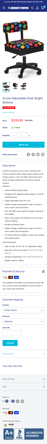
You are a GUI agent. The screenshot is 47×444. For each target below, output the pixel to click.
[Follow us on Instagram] (17, 401)
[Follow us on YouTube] (22, 401)
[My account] (37, 7)
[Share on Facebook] (28, 154)
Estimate (10, 343)
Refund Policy (8, 354)
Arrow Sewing (8, 112)
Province (6, 316)
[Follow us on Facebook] (5, 401)
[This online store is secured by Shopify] (23, 425)
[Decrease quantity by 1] (14, 135)
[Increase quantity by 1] (29, 135)
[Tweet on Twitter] (38, 154)
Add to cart (23, 145)
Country (6, 305)
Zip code (6, 328)
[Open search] (32, 7)
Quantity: (6, 135)
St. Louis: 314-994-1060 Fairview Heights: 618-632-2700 (23, 2)
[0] (42, 7)
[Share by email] (42, 154)
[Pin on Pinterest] (33, 154)
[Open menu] (4, 8)
